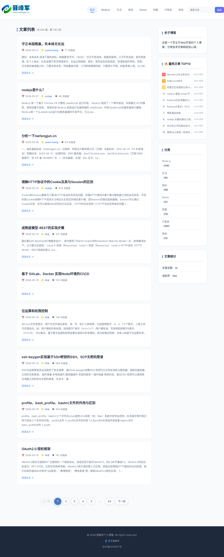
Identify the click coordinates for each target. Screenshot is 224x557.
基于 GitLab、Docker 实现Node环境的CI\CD (55, 274)
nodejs (48, 96)
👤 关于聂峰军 (112, 540)
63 (109, 501)
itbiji (47, 234)
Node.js (105, 9)
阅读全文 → (28, 72)
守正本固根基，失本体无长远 (43, 44)
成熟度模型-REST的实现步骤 (43, 228)
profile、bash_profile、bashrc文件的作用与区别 (58, 403)
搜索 (219, 10)
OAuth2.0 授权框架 (36, 449)
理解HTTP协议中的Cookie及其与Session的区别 (57, 182)
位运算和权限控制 (35, 311)
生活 (119, 9)
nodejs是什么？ (33, 90)
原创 (130, 9)
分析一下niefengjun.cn (39, 136)
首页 (92, 9)
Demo (143, 9)
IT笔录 (168, 9)
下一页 (121, 501)
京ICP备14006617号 (112, 546)
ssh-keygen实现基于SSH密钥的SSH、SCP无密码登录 (62, 357)
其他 (180, 9)
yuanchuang (51, 50)
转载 (155, 9)
